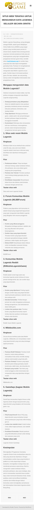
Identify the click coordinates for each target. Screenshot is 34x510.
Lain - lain (8, 36)
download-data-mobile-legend (14, 38)
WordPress (28, 507)
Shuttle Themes (14, 507)
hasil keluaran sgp (13, 61)
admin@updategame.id (17, 34)
